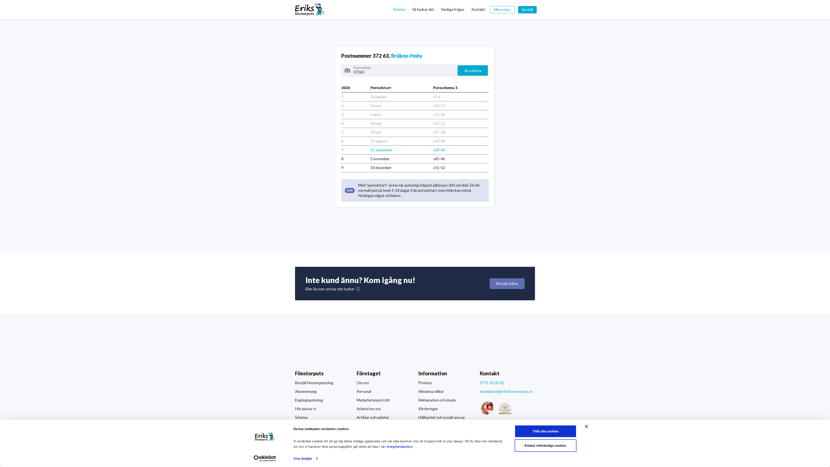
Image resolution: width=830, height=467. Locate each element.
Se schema (472, 70)
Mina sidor (502, 9)
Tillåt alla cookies (546, 431)
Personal (364, 391)
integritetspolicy (400, 446)
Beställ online (507, 283)
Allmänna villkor (431, 391)
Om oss (363, 383)
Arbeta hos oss (369, 408)
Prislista (425, 383)
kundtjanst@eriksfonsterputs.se (506, 391)
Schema (399, 9)
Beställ (527, 9)
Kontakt (478, 9)
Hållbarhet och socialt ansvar (441, 417)
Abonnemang (306, 391)
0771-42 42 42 (492, 383)
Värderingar (428, 408)
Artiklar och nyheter (373, 417)
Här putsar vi (305, 408)
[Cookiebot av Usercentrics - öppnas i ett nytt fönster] (265, 458)
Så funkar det (423, 9)
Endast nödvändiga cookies (545, 445)
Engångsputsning (309, 400)
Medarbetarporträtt (373, 400)
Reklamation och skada (437, 400)
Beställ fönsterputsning (314, 383)
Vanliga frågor (452, 9)
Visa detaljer (303, 458)
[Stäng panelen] (586, 426)
